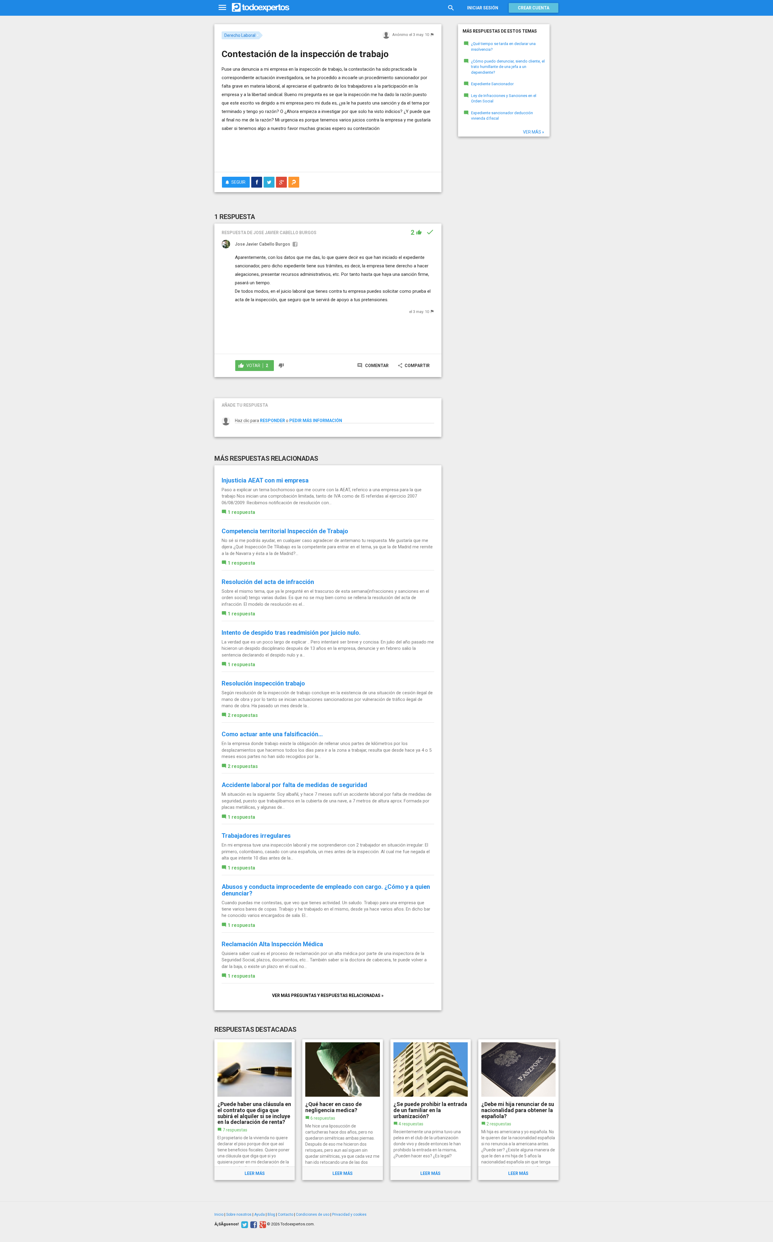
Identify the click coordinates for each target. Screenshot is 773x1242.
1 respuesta (241, 512)
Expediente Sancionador (492, 84)
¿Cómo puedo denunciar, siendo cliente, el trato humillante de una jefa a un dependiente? (508, 67)
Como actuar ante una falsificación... (272, 734)
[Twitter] (244, 1224)
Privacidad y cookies (349, 1214)
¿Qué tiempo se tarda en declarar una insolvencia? (503, 46)
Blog (271, 1214)
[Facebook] (253, 1224)
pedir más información (315, 420)
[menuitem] (256, 182)
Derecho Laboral (239, 35)
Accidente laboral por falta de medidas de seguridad (294, 785)
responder (272, 420)
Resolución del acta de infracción (268, 582)
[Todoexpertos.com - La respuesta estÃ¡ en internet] (260, 7)
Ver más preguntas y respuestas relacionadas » (327, 995)
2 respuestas (243, 715)
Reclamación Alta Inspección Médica (272, 944)
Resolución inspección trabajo (263, 683)
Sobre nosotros (239, 1214)
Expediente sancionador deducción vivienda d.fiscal (502, 116)
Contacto (285, 1214)
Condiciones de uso (312, 1214)
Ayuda (259, 1214)
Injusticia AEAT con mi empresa (265, 480)
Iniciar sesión (482, 7)
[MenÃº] (222, 7)
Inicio (218, 1214)
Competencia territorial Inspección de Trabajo (285, 531)
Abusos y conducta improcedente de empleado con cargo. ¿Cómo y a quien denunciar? (326, 890)
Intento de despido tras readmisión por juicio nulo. (291, 632)
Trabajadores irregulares (256, 835)
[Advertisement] (328, 150)
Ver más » (533, 132)
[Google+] (262, 1224)
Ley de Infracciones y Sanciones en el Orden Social (503, 98)
